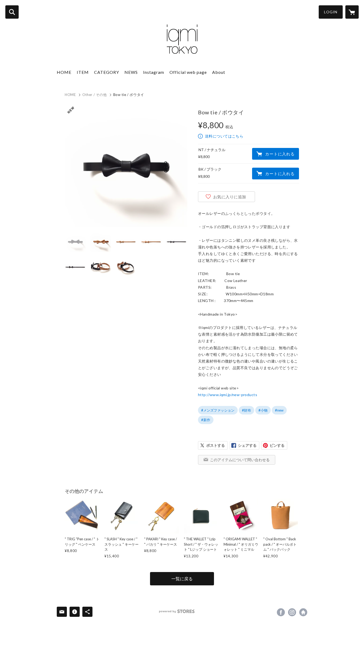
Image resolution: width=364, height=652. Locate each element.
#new (279, 410)
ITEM (83, 72)
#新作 (205, 420)
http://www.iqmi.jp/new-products (227, 394)
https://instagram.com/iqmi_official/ (292, 612)
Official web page (188, 72)
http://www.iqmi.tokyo (303, 612)
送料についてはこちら (224, 136)
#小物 (263, 410)
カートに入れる (279, 153)
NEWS (131, 72)
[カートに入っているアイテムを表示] (352, 12)
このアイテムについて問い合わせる (240, 459)
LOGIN (330, 12)
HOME (64, 72)
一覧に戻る (182, 578)
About (218, 72)
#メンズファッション (217, 410)
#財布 (246, 410)
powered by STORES (177, 611)
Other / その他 (94, 94)
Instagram (153, 72)
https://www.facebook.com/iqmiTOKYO (281, 612)
